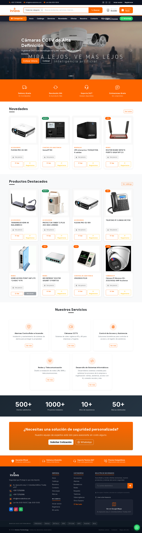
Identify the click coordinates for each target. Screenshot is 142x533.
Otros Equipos (79, 500)
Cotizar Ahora (30, 60)
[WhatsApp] (21, 509)
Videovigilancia (79, 497)
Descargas (105, 18)
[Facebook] (11, 509)
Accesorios (78, 478)
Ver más (29, 346)
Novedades (62, 18)
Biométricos (78, 484)
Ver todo (79, 504)
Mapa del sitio (124, 530)
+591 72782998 (16, 2)
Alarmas (76, 481)
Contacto (94, 18)
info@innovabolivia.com (33, 2)
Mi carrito (55, 510)
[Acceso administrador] (132, 530)
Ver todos (128, 111)
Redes (76, 488)
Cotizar (46, 60)
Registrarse (129, 2)
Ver (18, 163)
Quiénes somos (104, 530)
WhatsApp (127, 18)
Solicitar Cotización (61, 442)
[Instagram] (16, 509)
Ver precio (18, 157)
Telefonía (77, 494)
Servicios (51, 18)
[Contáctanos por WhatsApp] (137, 527)
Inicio (31, 18)
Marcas (54, 494)
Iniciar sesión (118, 2)
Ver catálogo (127, 184)
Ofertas (74, 18)
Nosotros (83, 18)
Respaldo (77, 491)
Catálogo (40, 18)
